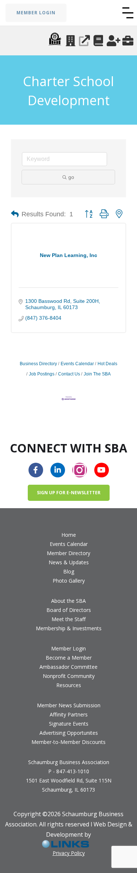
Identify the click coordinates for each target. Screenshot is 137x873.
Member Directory (68, 553)
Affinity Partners (69, 714)
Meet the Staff (68, 619)
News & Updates (69, 562)
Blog (68, 571)
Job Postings (41, 374)
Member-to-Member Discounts (68, 741)
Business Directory (38, 363)
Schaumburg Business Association (68, 762)
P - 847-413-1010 (68, 771)
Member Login (68, 648)
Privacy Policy (69, 853)
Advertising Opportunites (68, 732)
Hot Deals (107, 363)
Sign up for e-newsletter (68, 492)
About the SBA (68, 600)
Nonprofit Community (69, 675)
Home (68, 534)
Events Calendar (77, 363)
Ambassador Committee (68, 666)
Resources (68, 685)
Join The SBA (97, 374)
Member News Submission (68, 705)
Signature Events (68, 723)
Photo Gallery (69, 580)
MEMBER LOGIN (36, 13)
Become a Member (69, 657)
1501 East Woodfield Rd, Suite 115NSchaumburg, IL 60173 (68, 785)
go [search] (71, 177)
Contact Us (69, 374)
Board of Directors (68, 609)
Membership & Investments (69, 628)
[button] (127, 12)
